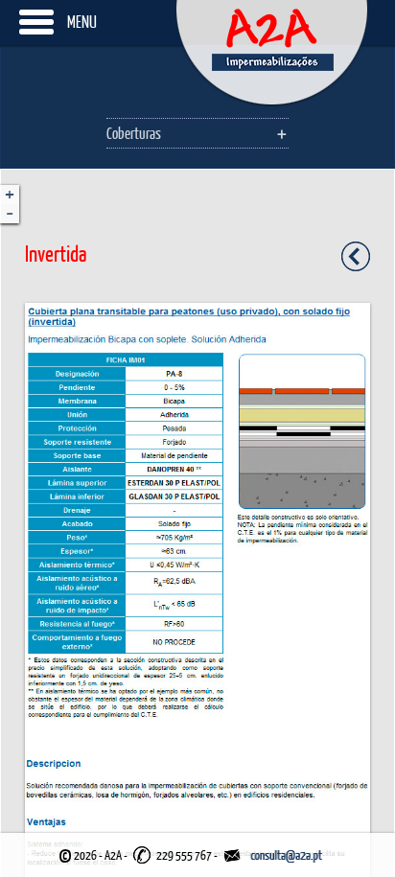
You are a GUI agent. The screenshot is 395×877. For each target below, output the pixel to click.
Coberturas (133, 133)
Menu (82, 22)
